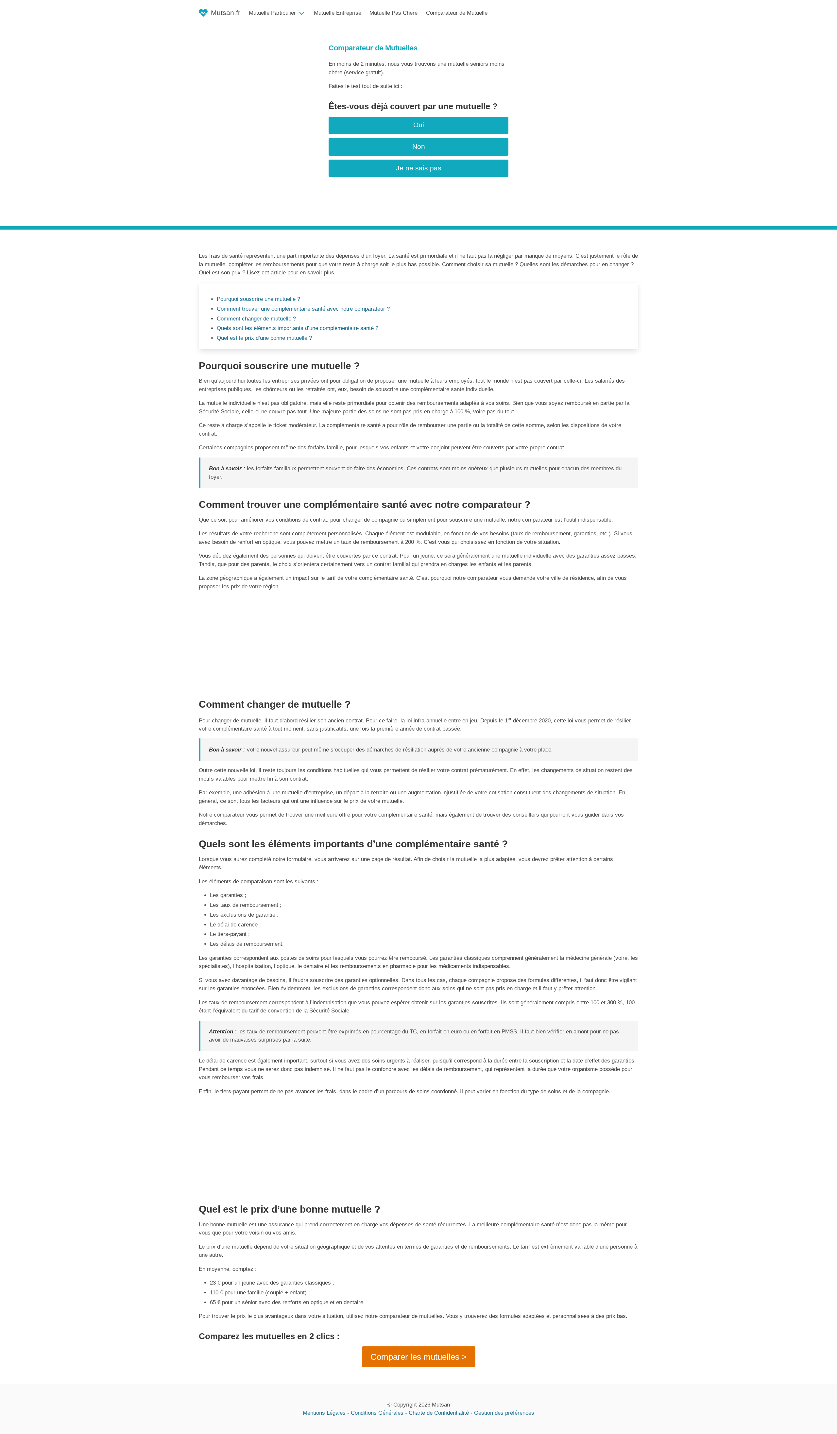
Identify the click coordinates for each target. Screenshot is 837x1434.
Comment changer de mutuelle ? (256, 319)
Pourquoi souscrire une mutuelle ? (258, 299)
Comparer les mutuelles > (418, 1356)
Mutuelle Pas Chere (393, 13)
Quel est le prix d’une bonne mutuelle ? (264, 338)
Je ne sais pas (418, 168)
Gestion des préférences (504, 1413)
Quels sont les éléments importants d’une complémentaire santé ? (297, 328)
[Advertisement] (418, 642)
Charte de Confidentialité (439, 1413)
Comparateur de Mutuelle (456, 13)
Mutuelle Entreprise (337, 13)
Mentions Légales (324, 1413)
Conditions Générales (377, 1413)
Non (418, 146)
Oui (418, 125)
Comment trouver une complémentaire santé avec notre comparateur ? (303, 309)
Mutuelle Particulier (272, 13)
